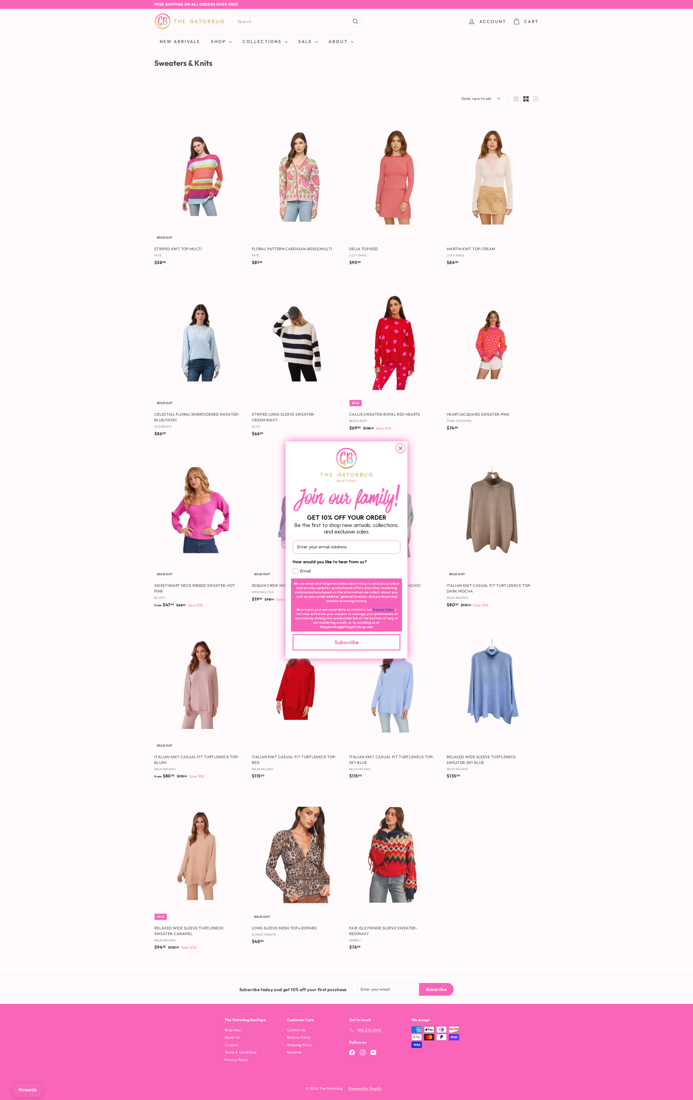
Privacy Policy (383, 609)
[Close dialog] (400, 448)
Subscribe (346, 642)
